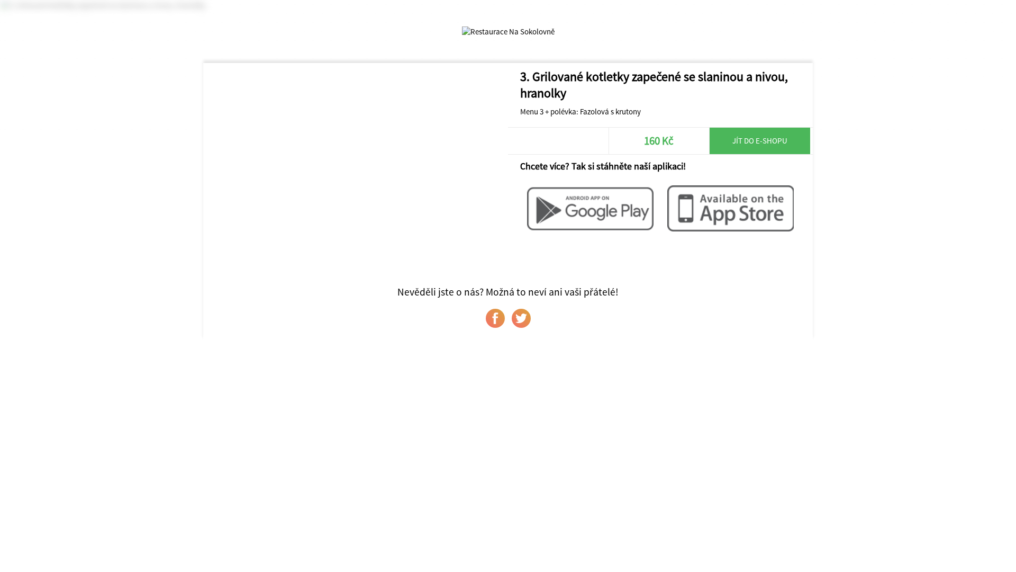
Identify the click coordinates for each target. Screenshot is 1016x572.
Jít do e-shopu (759, 141)
